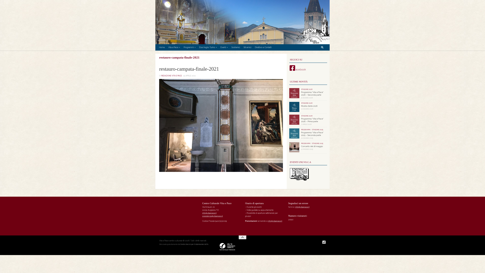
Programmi (189, 47)
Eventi (223, 47)
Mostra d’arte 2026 (309, 106)
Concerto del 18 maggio (312, 146)
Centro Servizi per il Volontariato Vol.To (194, 244)
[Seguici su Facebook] (324, 242)
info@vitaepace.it (209, 213)
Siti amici (247, 47)
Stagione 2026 (306, 89)
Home (162, 47)
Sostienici (235, 47)
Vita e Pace (173, 47)
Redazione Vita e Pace (171, 76)
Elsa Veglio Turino (207, 47)
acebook (301, 69)
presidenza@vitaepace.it (212, 216)
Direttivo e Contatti (263, 47)
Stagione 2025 (317, 130)
